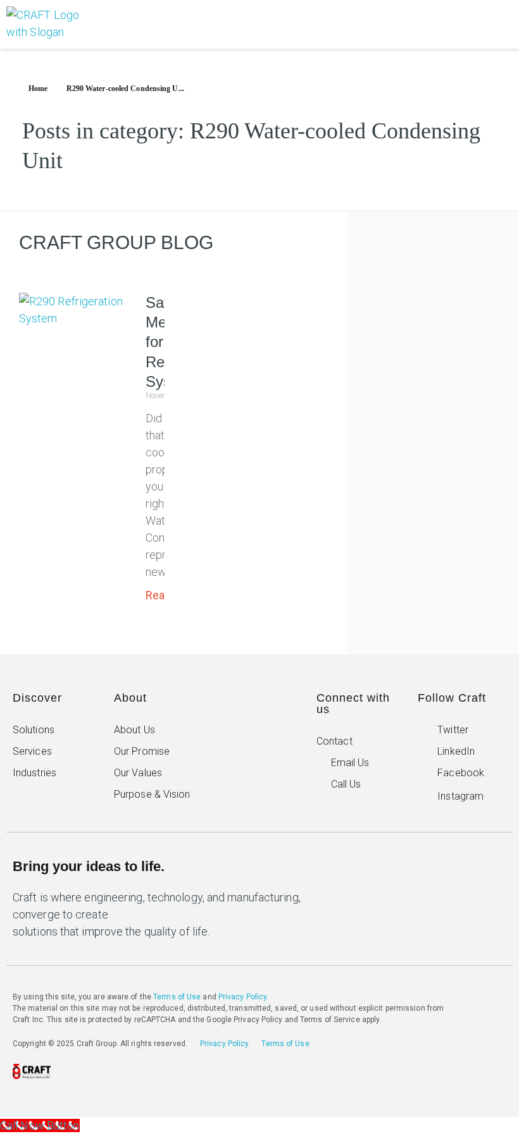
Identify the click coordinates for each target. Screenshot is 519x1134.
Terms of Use (177, 996)
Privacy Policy (242, 996)
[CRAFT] (53, 24)
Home (37, 88)
